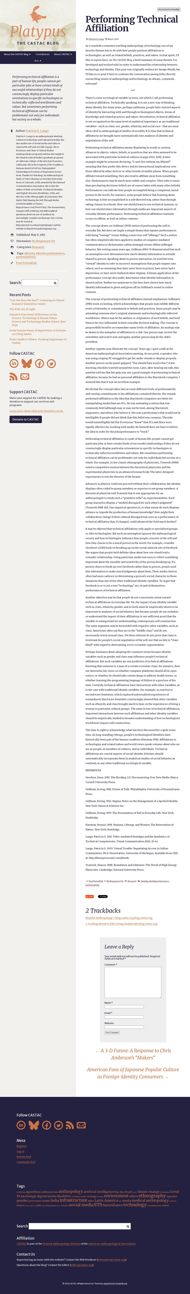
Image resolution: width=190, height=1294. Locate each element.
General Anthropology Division (61, 1243)
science (65, 1205)
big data (119, 1192)
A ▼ (38, 60)
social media (81, 1204)
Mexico (21, 1205)
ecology (92, 1196)
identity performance (159, 881)
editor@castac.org (81, 1265)
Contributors (42, 54)
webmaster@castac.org (111, 1259)
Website (109, 1023)
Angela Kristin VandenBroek (115, 1283)
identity (144, 881)
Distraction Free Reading (168, 9)
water (165, 1205)
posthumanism (49, 1206)
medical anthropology (150, 1200)
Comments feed (26, 1162)
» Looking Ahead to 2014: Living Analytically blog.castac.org (121, 923)
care (134, 1192)
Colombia (164, 1192)
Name (108, 1002)
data (23, 1196)
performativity (92, 885)
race (58, 1206)
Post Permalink (96, 881)
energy (100, 1197)
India (55, 1200)
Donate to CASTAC (25, 419)
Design (31, 1196)
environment (116, 1196)
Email (108, 1012)
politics (39, 1205)
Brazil (128, 1192)
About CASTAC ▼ (63, 54)
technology (135, 1204)
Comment (110, 964)
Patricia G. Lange (96, 39)
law (120, 1201)
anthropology (71, 1191)
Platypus (38, 31)
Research (132, 881)
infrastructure (73, 1200)
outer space (30, 1206)
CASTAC (21, 1243)
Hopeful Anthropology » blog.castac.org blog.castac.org (119, 917)
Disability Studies (79, 1197)
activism (21, 1192)
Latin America (106, 1200)
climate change (148, 1192)
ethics (133, 1196)
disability (64, 1196)
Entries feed (24, 1156)
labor (91, 1200)
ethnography (152, 1195)
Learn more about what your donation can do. (37, 410)
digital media (46, 1196)
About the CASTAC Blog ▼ (17, 54)
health (46, 1200)
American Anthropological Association (111, 1243)
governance (35, 1200)
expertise (172, 1196)
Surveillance (113, 1205)
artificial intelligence (99, 1192)
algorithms (33, 1192)
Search (15, 282)
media (126, 1200)
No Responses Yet (115, 881)
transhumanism (154, 1205)
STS (98, 1204)
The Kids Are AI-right (22, 309)
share (90, 896)
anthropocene (49, 1191)
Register (22, 1146)
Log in (20, 1151)
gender (22, 1201)
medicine (172, 1201)
